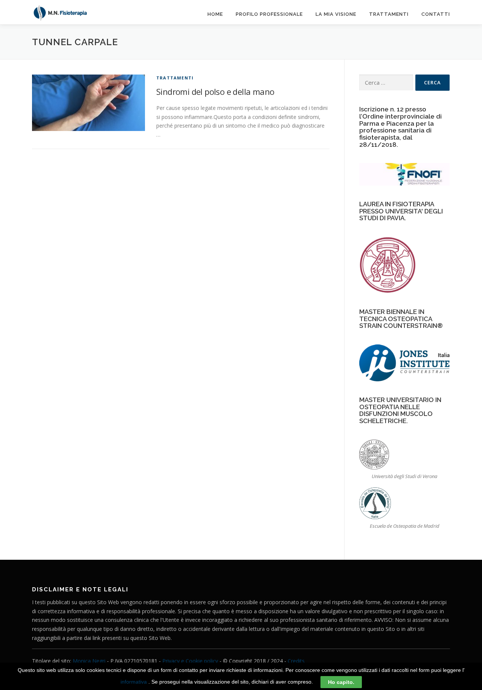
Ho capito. (341, 682)
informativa (133, 682)
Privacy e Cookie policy (190, 660)
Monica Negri (89, 660)
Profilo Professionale (269, 14)
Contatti (435, 14)
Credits (296, 660)
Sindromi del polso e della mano (215, 91)
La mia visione (336, 14)
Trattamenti (389, 14)
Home (215, 14)
